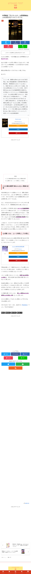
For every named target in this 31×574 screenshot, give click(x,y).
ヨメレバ (20, 121)
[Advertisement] (15, 156)
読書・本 (20, 312)
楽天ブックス (18, 133)
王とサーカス (18, 119)
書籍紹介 (8, 312)
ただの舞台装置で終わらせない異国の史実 (16, 178)
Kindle (18, 129)
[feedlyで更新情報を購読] (23, 364)
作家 (3, 312)
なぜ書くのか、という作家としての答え (15, 180)
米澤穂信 (14, 312)
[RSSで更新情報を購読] (15, 368)
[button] (28, 341)
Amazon (18, 125)
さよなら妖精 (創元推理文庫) (18, 246)
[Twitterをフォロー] (8, 364)
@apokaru (24, 304)
